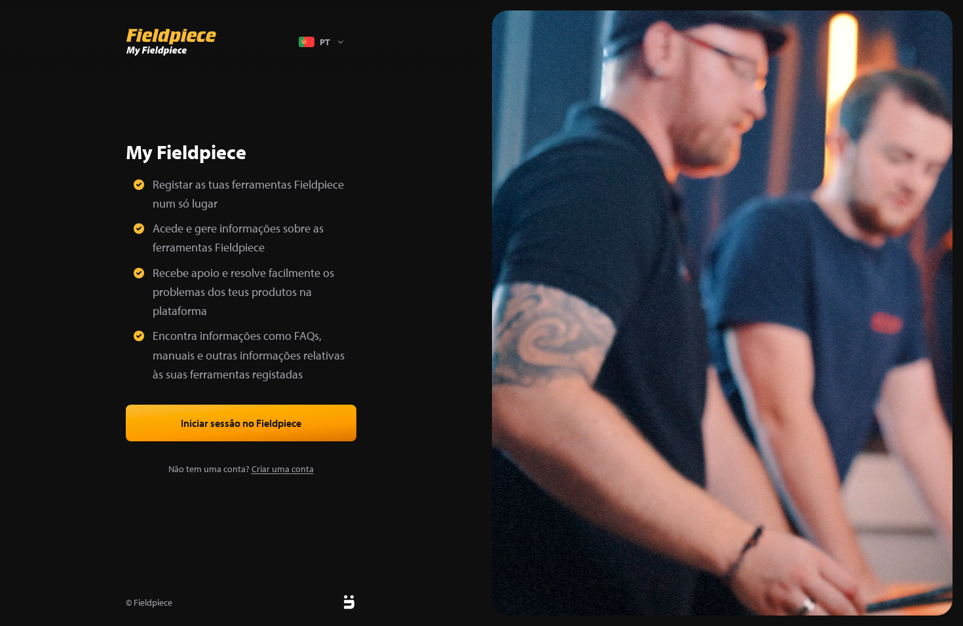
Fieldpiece (153, 602)
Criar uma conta (283, 469)
